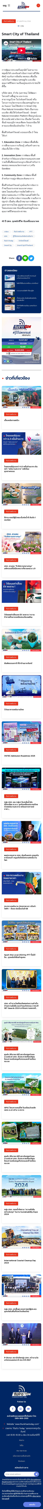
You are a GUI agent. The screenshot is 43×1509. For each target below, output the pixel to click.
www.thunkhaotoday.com (27, 1424)
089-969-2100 (21, 1418)
